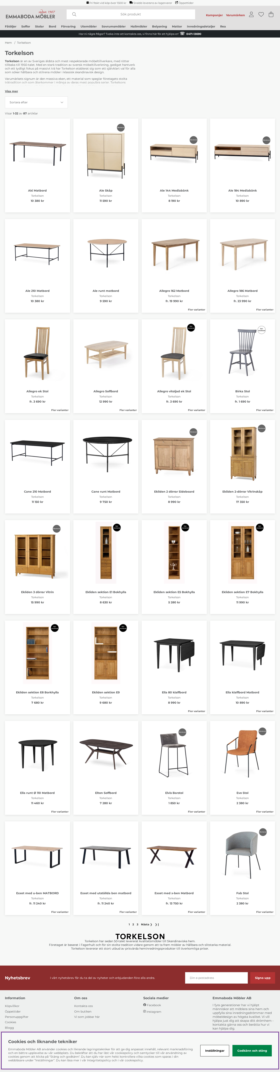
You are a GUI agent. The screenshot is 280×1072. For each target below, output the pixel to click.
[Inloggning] (251, 14)
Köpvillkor (12, 1006)
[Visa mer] (11, 91)
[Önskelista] (261, 14)
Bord (52, 26)
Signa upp (263, 978)
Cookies (10, 1022)
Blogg (9, 1028)
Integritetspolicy (99, 1060)
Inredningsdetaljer (201, 26)
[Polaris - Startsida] (30, 14)
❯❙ (157, 924)
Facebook (154, 1005)
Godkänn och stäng (252, 1051)
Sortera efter (19, 102)
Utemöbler (89, 26)
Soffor (25, 26)
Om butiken (82, 1011)
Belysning (159, 26)
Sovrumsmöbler (114, 26)
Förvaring (68, 26)
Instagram (154, 1012)
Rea (223, 26)
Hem (8, 43)
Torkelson (24, 43)
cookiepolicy (134, 1060)
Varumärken (235, 15)
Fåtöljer (10, 26)
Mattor (177, 26)
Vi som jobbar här (87, 1017)
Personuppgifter (16, 1017)
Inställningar (214, 1051)
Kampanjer (214, 15)
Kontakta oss (83, 1006)
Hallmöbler (139, 26)
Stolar (39, 26)
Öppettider (186, 3)
